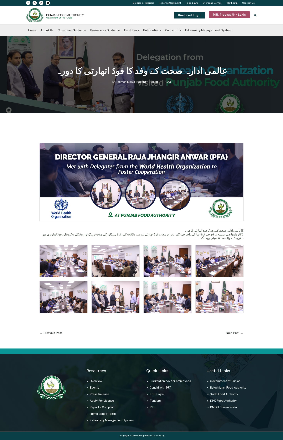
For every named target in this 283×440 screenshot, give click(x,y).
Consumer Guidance (72, 30)
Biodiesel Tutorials (143, 3)
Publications (152, 30)
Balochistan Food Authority (228, 387)
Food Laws (192, 3)
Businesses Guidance (105, 30)
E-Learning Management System (208, 30)
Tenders (155, 400)
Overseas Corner (212, 3)
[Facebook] (28, 3)
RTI (152, 407)
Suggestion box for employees (170, 381)
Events (94, 387)
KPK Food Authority (223, 400)
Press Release (99, 394)
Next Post (234, 332)
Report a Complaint (170, 3)
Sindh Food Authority (224, 394)
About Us (47, 30)
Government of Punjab (225, 381)
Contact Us (248, 3)
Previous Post (51, 332)
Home (32, 30)
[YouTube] (48, 3)
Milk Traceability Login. (224, 19)
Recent (141, 81)
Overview (96, 381)
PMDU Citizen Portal (224, 407)
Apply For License (102, 400)
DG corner (119, 81)
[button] (189, 15)
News (131, 81)
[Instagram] (41, 3)
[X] (35, 3)
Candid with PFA (161, 387)
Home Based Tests (103, 413)
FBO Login (232, 3)
